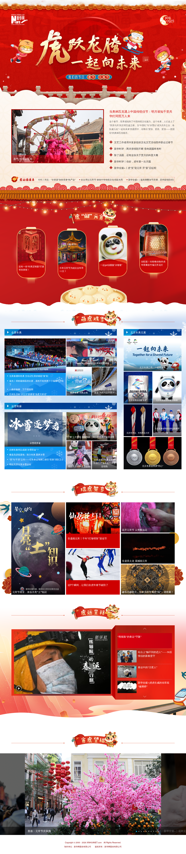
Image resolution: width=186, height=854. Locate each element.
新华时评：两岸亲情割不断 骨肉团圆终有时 (137, 148)
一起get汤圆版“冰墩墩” (111, 269)
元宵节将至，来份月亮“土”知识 (29, 592)
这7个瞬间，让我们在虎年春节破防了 (88, 585)
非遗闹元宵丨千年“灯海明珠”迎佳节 (87, 538)
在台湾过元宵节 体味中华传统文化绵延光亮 (59, 179)
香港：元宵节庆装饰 (39, 831)
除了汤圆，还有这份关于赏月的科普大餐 (136, 155)
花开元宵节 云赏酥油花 (134, 530)
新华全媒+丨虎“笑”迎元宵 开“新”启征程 (135, 167)
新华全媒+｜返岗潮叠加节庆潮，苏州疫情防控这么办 (111, 179)
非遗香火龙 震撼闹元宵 (134, 561)
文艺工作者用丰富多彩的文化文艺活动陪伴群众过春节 (143, 142)
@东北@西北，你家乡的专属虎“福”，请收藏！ (147, 592)
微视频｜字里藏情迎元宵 (28, 159)
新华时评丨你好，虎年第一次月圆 (132, 161)
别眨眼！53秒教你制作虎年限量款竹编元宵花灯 (153, 264)
